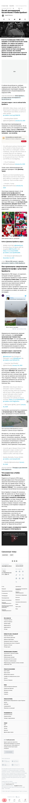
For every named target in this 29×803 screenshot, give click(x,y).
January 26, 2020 (20, 120)
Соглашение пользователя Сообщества (21, 589)
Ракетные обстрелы (8, 635)
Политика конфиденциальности (6, 603)
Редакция (4, 588)
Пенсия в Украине (8, 680)
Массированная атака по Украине (12, 643)
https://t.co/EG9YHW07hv (17, 399)
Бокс (5, 724)
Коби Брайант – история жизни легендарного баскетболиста (13, 97)
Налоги (5, 678)
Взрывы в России (8, 645)
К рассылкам (9, 752)
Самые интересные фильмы (10, 686)
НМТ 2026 (6, 704)
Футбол (5, 726)
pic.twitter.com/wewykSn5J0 (11, 459)
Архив (17, 604)
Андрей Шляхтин (9, 15)
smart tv (6, 765)
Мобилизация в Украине (10, 651)
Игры (17, 608)
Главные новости (8, 619)
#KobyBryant (17, 358)
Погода (5, 629)
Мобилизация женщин (9, 657)
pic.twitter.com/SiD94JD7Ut (11, 360)
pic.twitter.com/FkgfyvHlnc (11, 401)
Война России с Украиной (11, 634)
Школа (5, 702)
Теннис (5, 728)
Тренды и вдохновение (9, 718)
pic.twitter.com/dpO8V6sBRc (11, 252)
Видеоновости (7, 625)
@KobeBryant (18, 245)
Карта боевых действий (9, 637)
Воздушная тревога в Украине (11, 641)
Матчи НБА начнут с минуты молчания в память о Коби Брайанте (13, 262)
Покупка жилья (7, 716)
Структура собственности (21, 602)
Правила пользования (6, 600)
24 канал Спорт (5, 5)
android (6, 761)
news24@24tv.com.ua (7, 566)
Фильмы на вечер (8, 690)
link (16, 571)
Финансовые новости (9, 674)
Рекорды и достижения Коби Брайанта (14, 468)
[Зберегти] (25, 19)
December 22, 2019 (8, 258)
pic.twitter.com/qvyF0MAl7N (11, 115)
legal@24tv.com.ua (18, 785)
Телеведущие (5, 595)
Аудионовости (7, 627)
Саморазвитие (7, 706)
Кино (5, 684)
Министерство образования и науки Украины (14, 700)
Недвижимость (8, 712)
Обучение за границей (9, 708)
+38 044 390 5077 (19, 566)
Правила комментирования (20, 592)
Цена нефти (7, 670)
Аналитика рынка (8, 714)
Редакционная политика (7, 591)
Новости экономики (9, 669)
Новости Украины (8, 621)
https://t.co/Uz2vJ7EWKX (10, 251)
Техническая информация (21, 595)
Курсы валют (7, 672)
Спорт (5, 723)
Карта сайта (18, 606)
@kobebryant (7, 356)
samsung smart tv (15, 765)
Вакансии (18, 599)
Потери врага (7, 647)
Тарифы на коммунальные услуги (12, 676)
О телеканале (5, 593)
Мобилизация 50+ (8, 655)
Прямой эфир (7, 623)
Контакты (18, 597)
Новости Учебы (8, 698)
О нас (3, 586)
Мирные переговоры (9, 639)
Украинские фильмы (9, 688)
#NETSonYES (13, 249)
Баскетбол (12, 5)
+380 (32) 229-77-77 (10, 784)
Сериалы (6, 694)
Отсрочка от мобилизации (10, 661)
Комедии (6, 692)
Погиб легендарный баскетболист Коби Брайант (21, 5)
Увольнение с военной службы (11, 653)
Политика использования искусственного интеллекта (7, 606)
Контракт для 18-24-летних (10, 659)
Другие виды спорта (8, 732)
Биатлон (6, 730)
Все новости (7, 618)
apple (15, 761)
